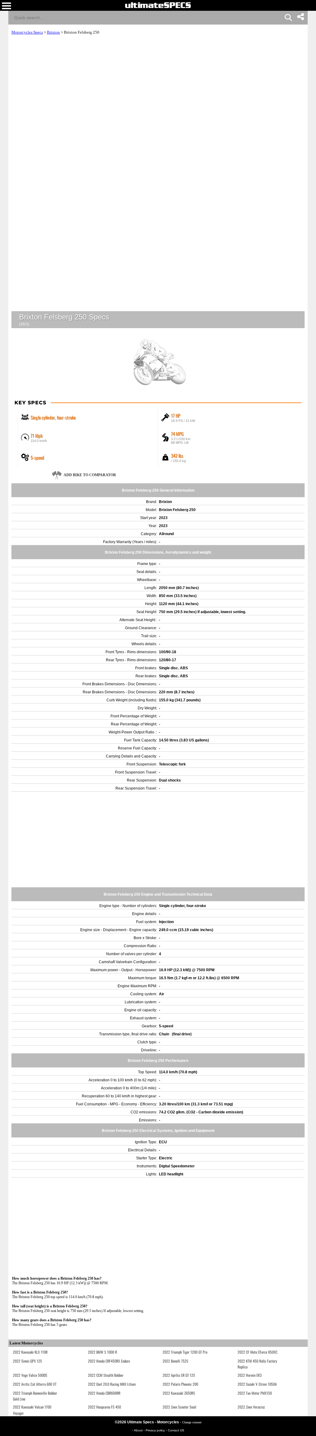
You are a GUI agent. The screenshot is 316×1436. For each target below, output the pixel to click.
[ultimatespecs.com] (158, 5)
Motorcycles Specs (27, 32)
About (138, 1430)
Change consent (192, 1422)
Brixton (53, 32)
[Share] (300, 17)
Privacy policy (156, 1430)
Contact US (176, 1430)
